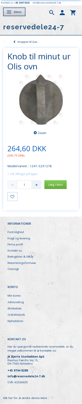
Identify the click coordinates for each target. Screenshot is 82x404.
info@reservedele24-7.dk (47, 2)
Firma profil (15, 244)
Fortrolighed (16, 232)
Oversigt (13, 269)
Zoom (42, 133)
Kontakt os (15, 250)
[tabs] (51, 12)
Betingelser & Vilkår (20, 256)
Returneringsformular (22, 263)
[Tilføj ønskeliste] (12, 196)
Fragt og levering (19, 238)
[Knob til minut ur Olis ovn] (41, 99)
